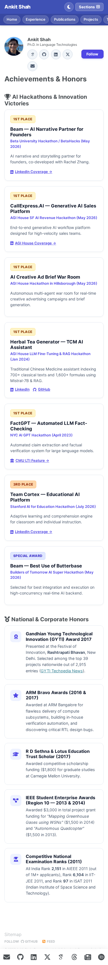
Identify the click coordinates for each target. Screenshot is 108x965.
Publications (64, 19)
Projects (91, 19)
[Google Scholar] (32, 54)
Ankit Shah (17, 7)
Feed (50, 941)
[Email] (32, 66)
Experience (35, 19)
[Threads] (74, 957)
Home (12, 19)
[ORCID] (101, 957)
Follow (92, 54)
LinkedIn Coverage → (33, 171)
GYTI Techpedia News (62, 670)
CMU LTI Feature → (32, 460)
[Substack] (87, 957)
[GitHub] (44, 54)
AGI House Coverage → (35, 243)
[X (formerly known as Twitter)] (47, 957)
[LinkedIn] (56, 54)
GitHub (44, 389)
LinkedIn (22, 389)
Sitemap (13, 934)
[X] (68, 54)
